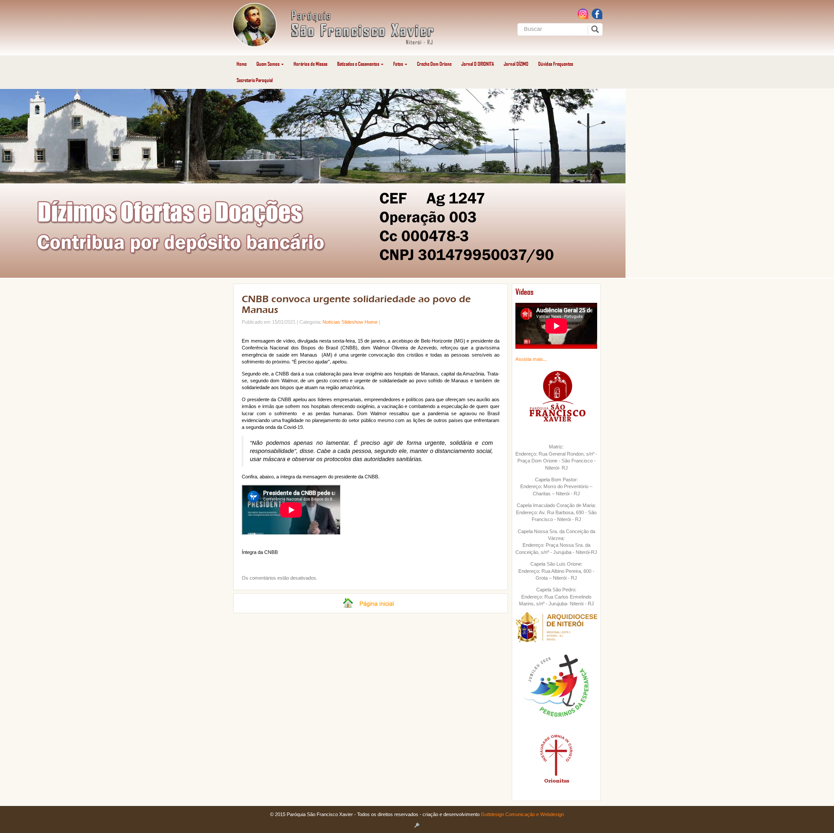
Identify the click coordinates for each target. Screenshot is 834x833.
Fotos (398, 64)
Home (242, 64)
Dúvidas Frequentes (555, 64)
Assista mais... (531, 359)
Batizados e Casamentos (358, 64)
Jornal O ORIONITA (477, 64)
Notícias (331, 322)
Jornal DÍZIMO (516, 64)
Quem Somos (268, 64)
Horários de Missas (310, 64)
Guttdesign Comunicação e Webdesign (522, 814)
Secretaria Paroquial (255, 80)
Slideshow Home (359, 322)
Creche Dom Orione (434, 64)
